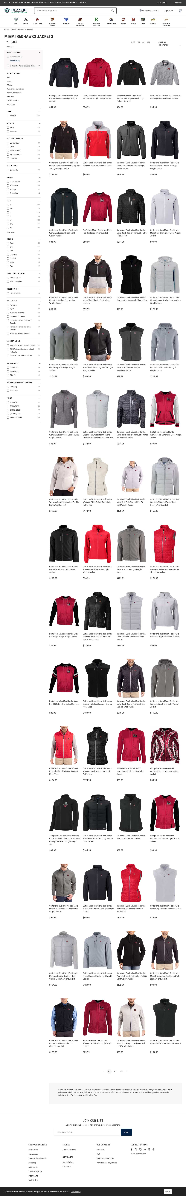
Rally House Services (105, 1158)
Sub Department (15, 139)
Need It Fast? (13, 52)
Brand (10, 177)
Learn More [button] (75, 1192)
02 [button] (115, 1071)
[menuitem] (16, 22)
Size (9, 201)
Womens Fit (12, 363)
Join (126, 1132)
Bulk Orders (33, 1180)
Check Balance (68, 1162)
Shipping (32, 1163)
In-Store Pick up (35, 1171)
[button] (149, 10)
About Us (100, 1150)
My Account (33, 1154)
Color (10, 239)
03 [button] (122, 1071)
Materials (12, 301)
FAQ (98, 1154)
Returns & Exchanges (37, 1158)
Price (9, 398)
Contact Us (33, 1167)
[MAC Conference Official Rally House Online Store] (16, 10)
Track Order (161, 3)
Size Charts (33, 1176)
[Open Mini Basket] (180, 10)
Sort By (162, 42)
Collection (12, 289)
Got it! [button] (167, 1192)
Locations (178, 3)
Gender (10, 123)
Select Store (14, 60)
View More (11, 105)
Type (9, 112)
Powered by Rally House (107, 1163)
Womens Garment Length (20, 383)
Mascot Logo (13, 341)
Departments (13, 73)
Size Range (12, 166)
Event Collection (16, 273)
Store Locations (69, 1150)
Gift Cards (66, 1166)
